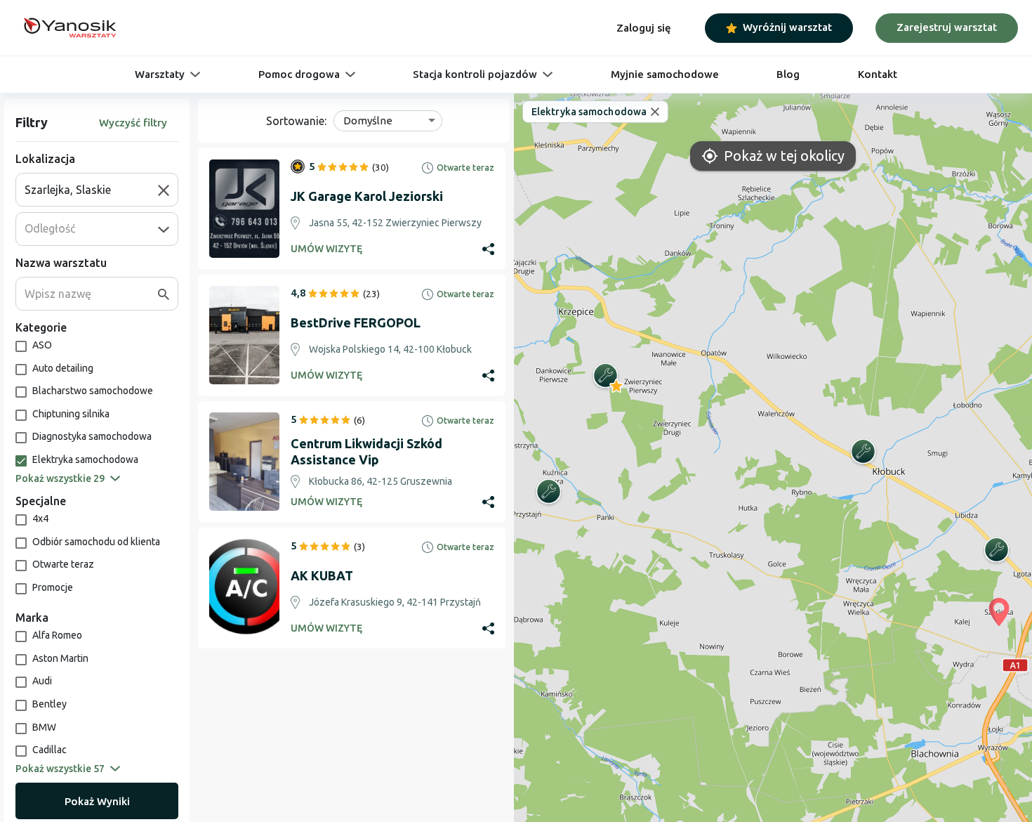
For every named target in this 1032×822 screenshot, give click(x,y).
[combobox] (91, 189)
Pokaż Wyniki (97, 801)
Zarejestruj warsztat (947, 27)
